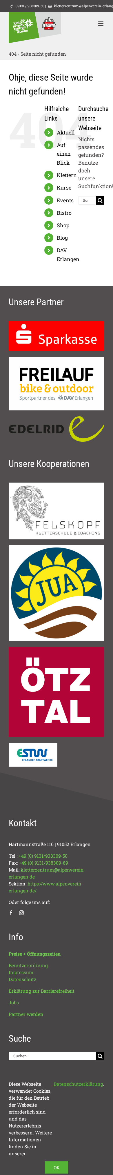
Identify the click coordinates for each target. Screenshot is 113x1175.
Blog (62, 237)
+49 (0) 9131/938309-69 (43, 863)
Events (65, 200)
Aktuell (66, 132)
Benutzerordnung (28, 965)
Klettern (67, 175)
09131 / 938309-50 (29, 5)
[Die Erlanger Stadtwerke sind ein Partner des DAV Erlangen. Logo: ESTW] (33, 745)
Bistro (64, 212)
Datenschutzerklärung (78, 1084)
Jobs (14, 1002)
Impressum (21, 972)
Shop (63, 225)
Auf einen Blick (64, 153)
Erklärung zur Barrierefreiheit (41, 991)
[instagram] (21, 912)
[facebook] (11, 912)
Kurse (64, 187)
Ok (57, 1167)
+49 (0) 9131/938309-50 (43, 856)
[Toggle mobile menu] (101, 24)
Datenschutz (22, 979)
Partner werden (26, 1014)
